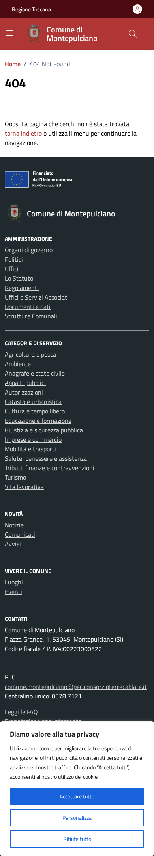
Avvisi (13, 544)
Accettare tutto (77, 796)
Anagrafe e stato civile (35, 373)
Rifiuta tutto (77, 839)
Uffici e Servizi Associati (37, 297)
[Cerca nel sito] (132, 33)
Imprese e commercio (33, 439)
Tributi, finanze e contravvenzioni (49, 468)
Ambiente (18, 363)
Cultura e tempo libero (35, 411)
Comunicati (20, 534)
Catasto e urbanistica (33, 401)
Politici (14, 259)
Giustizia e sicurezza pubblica (44, 430)
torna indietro (23, 133)
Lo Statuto (19, 278)
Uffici (12, 269)
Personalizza (77, 817)
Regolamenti (22, 287)
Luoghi (14, 582)
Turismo (15, 477)
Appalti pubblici (25, 382)
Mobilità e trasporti (30, 449)
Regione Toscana (31, 9)
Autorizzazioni (24, 392)
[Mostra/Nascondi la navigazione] (9, 33)
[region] (77, 788)
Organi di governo (29, 250)
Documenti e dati (28, 306)
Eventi (13, 591)
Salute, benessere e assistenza (46, 458)
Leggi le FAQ (21, 711)
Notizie (14, 525)
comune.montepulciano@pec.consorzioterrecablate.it (76, 686)
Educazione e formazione (38, 420)
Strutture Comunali (31, 316)
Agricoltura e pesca (30, 354)
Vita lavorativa (24, 486)
